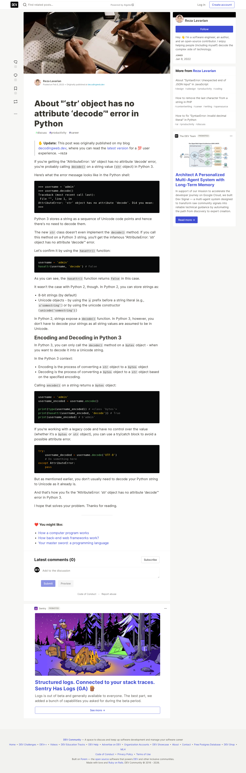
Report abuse (109, 594)
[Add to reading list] (15, 90)
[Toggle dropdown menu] (165, 608)
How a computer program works (63, 533)
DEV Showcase (160, 744)
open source (102, 759)
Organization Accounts (136, 744)
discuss (41, 132)
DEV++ (43, 744)
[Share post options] (15, 114)
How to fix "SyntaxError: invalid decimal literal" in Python (200, 120)
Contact (186, 744)
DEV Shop (229, 744)
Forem (84, 759)
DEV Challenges (27, 744)
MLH (123, 749)
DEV (135, 759)
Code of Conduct (86, 594)
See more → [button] (97, 710)
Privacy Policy (125, 754)
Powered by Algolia (121, 5)
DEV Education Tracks (73, 744)
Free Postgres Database (207, 744)
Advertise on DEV (111, 744)
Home (12, 744)
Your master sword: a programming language (73, 543)
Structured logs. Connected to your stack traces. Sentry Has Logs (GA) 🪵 (95, 685)
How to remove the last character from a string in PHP (201, 102)
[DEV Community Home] (14, 4)
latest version (117, 148)
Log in (201, 4)
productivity (57, 132)
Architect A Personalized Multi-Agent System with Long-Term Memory (200, 179)
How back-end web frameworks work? (68, 538)
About (175, 744)
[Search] (24, 5)
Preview (66, 583)
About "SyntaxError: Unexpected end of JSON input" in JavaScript (200, 84)
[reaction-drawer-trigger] (15, 63)
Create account (222, 4)
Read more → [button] (186, 220)
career (74, 132)
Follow (204, 29)
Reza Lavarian (52, 81)
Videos (54, 744)
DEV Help (93, 744)
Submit (48, 583)
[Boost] (15, 101)
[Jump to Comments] (15, 77)
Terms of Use (143, 754)
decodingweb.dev (96, 84)
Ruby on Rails (115, 762)
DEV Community (72, 739)
